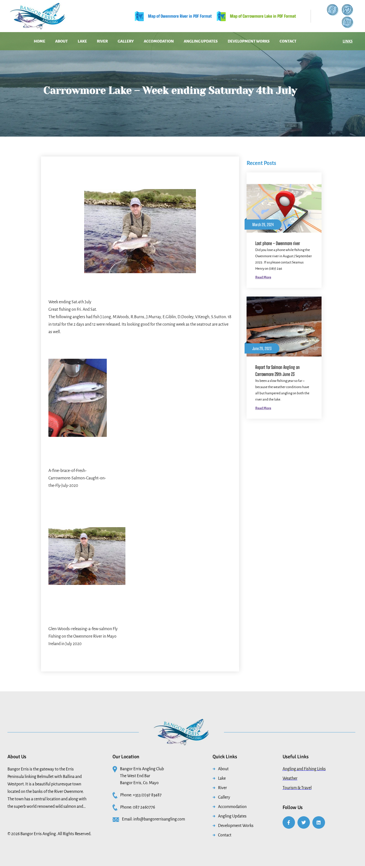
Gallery (142, 41)
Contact (165, 54)
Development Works (281, 41)
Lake (87, 41)
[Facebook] (333, 10)
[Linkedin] (318, 822)
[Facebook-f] (289, 822)
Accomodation (180, 41)
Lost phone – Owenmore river (277, 243)
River (113, 41)
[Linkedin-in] (347, 22)
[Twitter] (347, 10)
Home (33, 41)
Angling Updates (228, 41)
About (61, 41)
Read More (263, 277)
